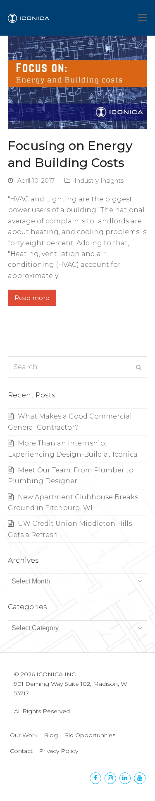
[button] (142, 18)
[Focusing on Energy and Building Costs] (78, 82)
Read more (32, 298)
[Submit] (138, 367)
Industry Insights (99, 180)
